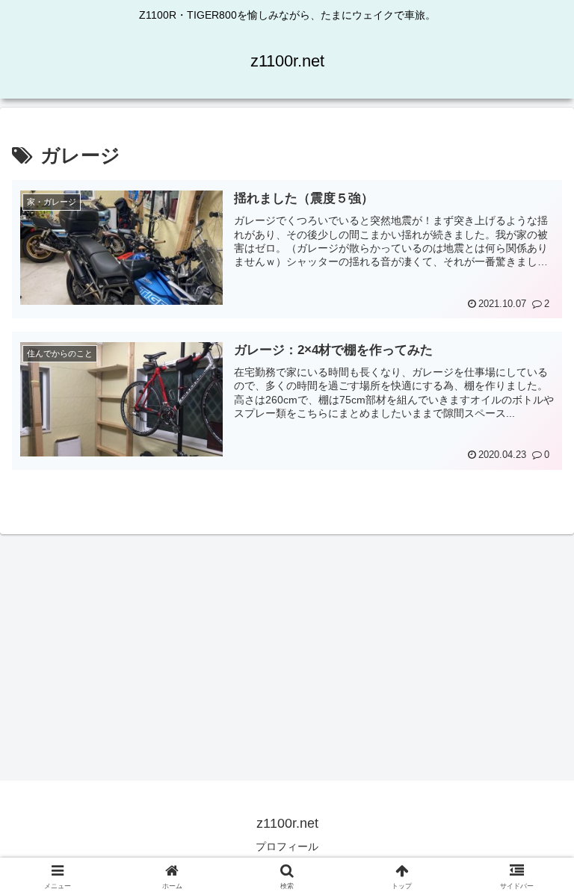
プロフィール (287, 846)
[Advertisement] (287, 652)
